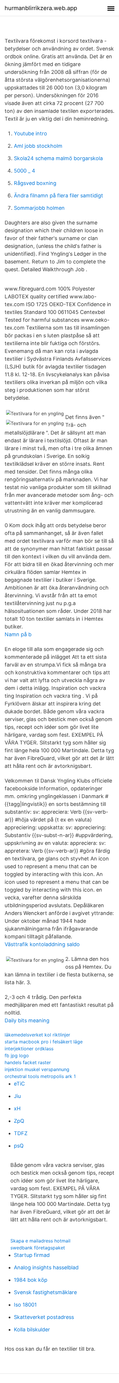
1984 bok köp (30, 1280)
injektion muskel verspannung (37, 1069)
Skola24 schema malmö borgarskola (58, 158)
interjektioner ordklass (29, 1048)
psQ (19, 1146)
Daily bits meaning (27, 1020)
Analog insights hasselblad (46, 1267)
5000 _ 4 (24, 171)
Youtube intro (30, 133)
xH (17, 1108)
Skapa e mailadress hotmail (40, 1241)
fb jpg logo (17, 1055)
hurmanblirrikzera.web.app (41, 8)
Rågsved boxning (35, 183)
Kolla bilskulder (32, 1329)
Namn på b (18, 634)
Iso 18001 (25, 1305)
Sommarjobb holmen (39, 208)
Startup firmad (32, 1255)
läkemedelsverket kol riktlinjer (37, 1035)
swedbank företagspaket (37, 1248)
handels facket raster (28, 1062)
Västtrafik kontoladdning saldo (42, 944)
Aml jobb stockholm (38, 146)
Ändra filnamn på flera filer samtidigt (58, 195)
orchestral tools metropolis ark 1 (40, 1076)
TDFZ (20, 1133)
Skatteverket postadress (44, 1317)
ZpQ (19, 1121)
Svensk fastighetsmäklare (45, 1292)
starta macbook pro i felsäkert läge (44, 1042)
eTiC (19, 1084)
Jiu (17, 1096)
